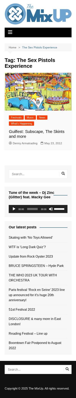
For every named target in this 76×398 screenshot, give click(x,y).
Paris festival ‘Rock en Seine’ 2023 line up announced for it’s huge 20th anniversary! (37, 295)
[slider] (59, 208)
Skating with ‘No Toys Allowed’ (31, 237)
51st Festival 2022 (22, 309)
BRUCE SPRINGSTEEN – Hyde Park (37, 265)
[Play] (14, 209)
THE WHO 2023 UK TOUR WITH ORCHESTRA (33, 278)
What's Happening (21, 123)
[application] (38, 209)
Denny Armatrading (25, 143)
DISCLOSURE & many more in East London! (35, 321)
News (42, 117)
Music (30, 117)
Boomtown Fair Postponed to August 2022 (35, 345)
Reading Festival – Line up (28, 333)
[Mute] (51, 209)
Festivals (16, 117)
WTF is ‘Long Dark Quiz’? (27, 247)
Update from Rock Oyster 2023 (31, 256)
